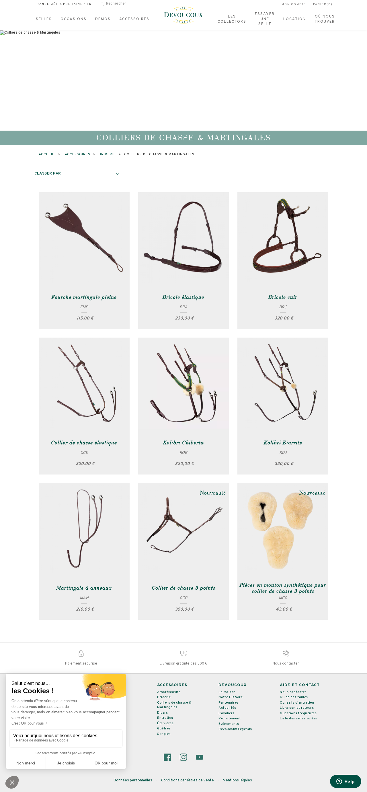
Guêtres (164, 728)
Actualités (227, 708)
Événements (228, 724)
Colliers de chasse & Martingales (174, 705)
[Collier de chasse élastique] (84, 383)
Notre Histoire (230, 697)
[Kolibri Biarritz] (282, 383)
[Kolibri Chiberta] (183, 383)
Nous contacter (293, 692)
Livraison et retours (297, 708)
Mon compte (294, 4)
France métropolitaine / (63, 4)
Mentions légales (237, 780)
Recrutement (229, 718)
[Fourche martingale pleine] (84, 237)
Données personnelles (133, 780)
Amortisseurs (168, 692)
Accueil (47, 154)
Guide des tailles (294, 697)
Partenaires (228, 702)
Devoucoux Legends (235, 729)
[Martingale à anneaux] (84, 528)
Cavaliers (226, 713)
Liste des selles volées (298, 718)
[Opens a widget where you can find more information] (345, 782)
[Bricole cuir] (282, 237)
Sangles (164, 734)
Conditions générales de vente (188, 780)
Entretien (165, 718)
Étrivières (165, 723)
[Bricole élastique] (183, 237)
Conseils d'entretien (297, 702)
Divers (162, 712)
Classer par (47, 173)
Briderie (164, 697)
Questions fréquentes (298, 713)
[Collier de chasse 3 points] (183, 528)
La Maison (227, 692)
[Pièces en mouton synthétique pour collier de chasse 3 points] (282, 528)
